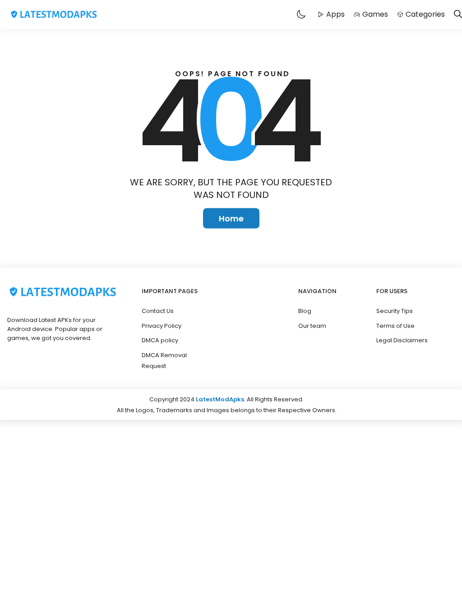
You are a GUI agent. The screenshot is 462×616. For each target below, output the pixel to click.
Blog (304, 311)
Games (375, 14)
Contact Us (158, 311)
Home (231, 218)
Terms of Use (395, 326)
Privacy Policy (161, 326)
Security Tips (394, 311)
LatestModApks (220, 399)
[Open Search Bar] (458, 14)
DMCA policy (160, 340)
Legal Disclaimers (402, 340)
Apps (335, 14)
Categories (425, 14)
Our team (312, 326)
